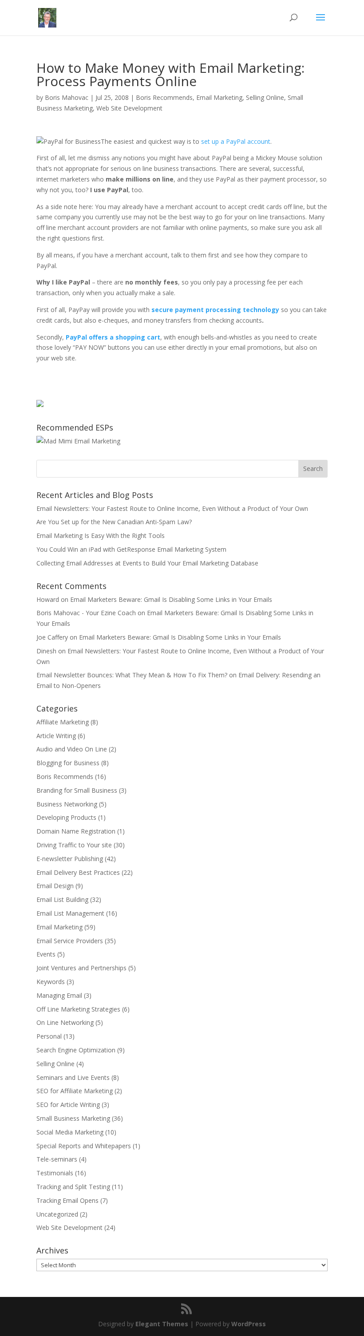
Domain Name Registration (75, 831)
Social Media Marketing (69, 1132)
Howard (47, 599)
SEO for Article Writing (68, 1104)
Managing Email (59, 995)
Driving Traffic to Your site (74, 845)
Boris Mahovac (66, 97)
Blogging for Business (67, 763)
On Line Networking (65, 1022)
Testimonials (54, 1173)
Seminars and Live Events (73, 1077)
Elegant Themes (161, 1324)
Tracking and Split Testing (73, 1186)
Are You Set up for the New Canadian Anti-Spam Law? (114, 522)
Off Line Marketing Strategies (78, 1009)
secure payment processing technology (215, 309)
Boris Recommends (164, 97)
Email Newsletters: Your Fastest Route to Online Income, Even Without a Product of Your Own (172, 508)
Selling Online (265, 97)
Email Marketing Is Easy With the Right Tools (100, 535)
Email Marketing (219, 97)
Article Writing (56, 735)
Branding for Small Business (76, 790)
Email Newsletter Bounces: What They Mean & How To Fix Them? (131, 675)
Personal (49, 1036)
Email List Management (70, 913)
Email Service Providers (69, 941)
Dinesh (46, 651)
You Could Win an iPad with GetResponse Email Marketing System (131, 549)
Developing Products (66, 817)
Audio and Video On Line (71, 749)
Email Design (55, 885)
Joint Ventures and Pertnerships (81, 968)
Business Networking (66, 804)
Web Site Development (129, 108)
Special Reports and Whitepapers (83, 1146)
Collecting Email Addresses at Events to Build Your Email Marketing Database (147, 563)
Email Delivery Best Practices (78, 872)
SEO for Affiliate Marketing (74, 1091)
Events (45, 954)
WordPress (248, 1324)
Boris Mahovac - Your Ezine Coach (86, 613)
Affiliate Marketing (62, 722)
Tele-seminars (56, 1159)
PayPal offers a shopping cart (113, 337)
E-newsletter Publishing (69, 858)
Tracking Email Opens (67, 1200)
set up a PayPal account (235, 141)
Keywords (50, 981)
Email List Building (62, 899)
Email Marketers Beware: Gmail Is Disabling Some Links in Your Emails (171, 599)
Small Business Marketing (73, 1118)
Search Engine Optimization (75, 1050)
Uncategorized (57, 1214)
